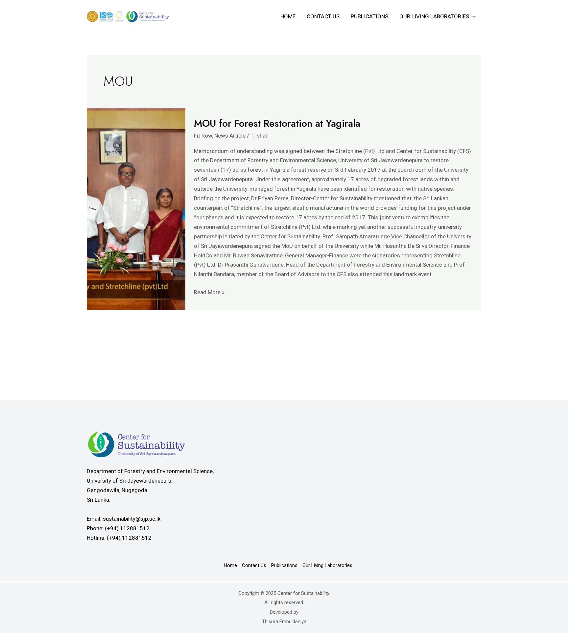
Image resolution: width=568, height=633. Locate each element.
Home (288, 16)
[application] (472, 16)
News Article (230, 135)
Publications (369, 16)
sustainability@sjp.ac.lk (131, 518)
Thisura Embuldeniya (284, 621)
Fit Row (203, 135)
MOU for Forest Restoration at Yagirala (277, 123)
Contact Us (323, 16)
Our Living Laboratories (434, 16)
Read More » (209, 291)
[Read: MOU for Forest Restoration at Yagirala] (136, 209)
